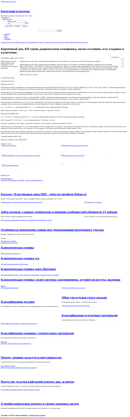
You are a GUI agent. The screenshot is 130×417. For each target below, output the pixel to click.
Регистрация (9, 26)
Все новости (5, 17)
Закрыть (25, 26)
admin (12, 58)
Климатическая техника (17, 247)
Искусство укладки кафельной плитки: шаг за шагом (37, 381)
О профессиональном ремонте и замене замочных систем (40, 403)
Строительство (5, 42)
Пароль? (17, 26)
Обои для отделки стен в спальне (84, 297)
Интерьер (78, 42)
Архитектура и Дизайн (62, 42)
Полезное (85, 42)
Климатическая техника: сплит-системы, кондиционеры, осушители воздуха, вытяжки (60, 279)
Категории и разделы (15, 11)
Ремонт (13, 42)
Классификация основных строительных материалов (37, 333)
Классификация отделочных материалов (90, 315)
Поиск (7, 37)
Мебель (72, 42)
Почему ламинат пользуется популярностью (31, 357)
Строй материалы (6, 178)
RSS (6, 36)
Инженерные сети (22, 42)
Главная (7, 34)
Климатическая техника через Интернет (28, 269)
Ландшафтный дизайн (35, 42)
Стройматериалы (48, 42)
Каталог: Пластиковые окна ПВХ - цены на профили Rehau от (44, 194)
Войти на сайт (7, 19)
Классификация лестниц (17, 301)
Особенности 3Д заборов (100, 212)
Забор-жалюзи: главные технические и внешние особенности (42, 212)
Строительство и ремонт (36, 415)
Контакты (8, 39)
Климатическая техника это (20, 258)
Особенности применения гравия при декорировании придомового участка (52, 229)
